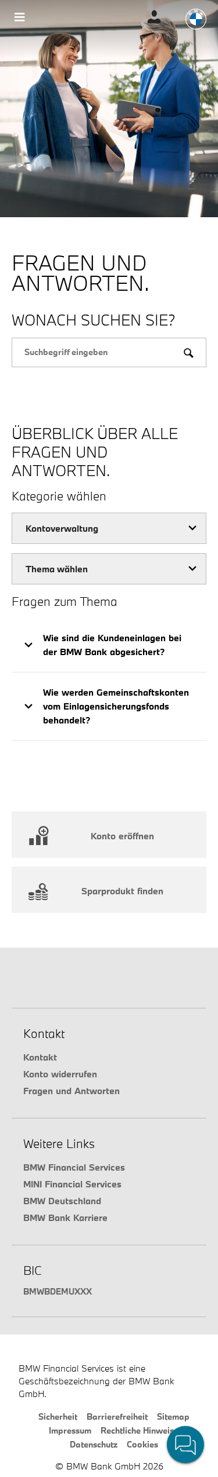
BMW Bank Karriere (65, 1217)
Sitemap (173, 1416)
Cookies (142, 1444)
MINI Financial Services (72, 1184)
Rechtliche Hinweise (139, 1430)
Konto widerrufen (60, 1074)
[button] (109, 645)
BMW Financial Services (74, 1167)
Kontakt (40, 1057)
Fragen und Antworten (71, 1090)
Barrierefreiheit (117, 1416)
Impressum (70, 1430)
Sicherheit (57, 1416)
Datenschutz (93, 1444)
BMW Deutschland (62, 1201)
